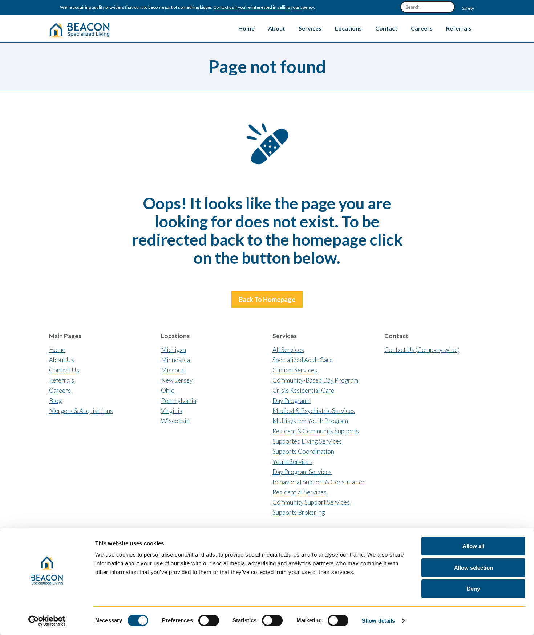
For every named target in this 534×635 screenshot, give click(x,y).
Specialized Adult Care (302, 360)
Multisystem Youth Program (310, 421)
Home (57, 349)
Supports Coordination (303, 451)
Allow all (473, 546)
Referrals (61, 380)
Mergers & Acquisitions (81, 410)
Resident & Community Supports (315, 431)
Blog (55, 400)
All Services (288, 349)
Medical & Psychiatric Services (313, 410)
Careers (60, 390)
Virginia (171, 410)
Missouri (173, 370)
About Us (61, 360)
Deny (473, 589)
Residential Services (299, 492)
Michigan (173, 349)
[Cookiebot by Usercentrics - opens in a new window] (47, 620)
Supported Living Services (307, 441)
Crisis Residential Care (303, 390)
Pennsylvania (178, 400)
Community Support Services (311, 502)
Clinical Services (294, 370)
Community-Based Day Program (315, 380)
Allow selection (473, 568)
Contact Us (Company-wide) (422, 349)
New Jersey (177, 380)
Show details (378, 621)
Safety (468, 8)
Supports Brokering (298, 512)
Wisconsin (175, 421)
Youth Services (292, 461)
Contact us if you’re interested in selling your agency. (264, 7)
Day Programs (291, 400)
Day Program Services (302, 472)
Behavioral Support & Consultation (319, 482)
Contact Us (64, 370)
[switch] (208, 620)
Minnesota (175, 360)
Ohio (168, 390)
